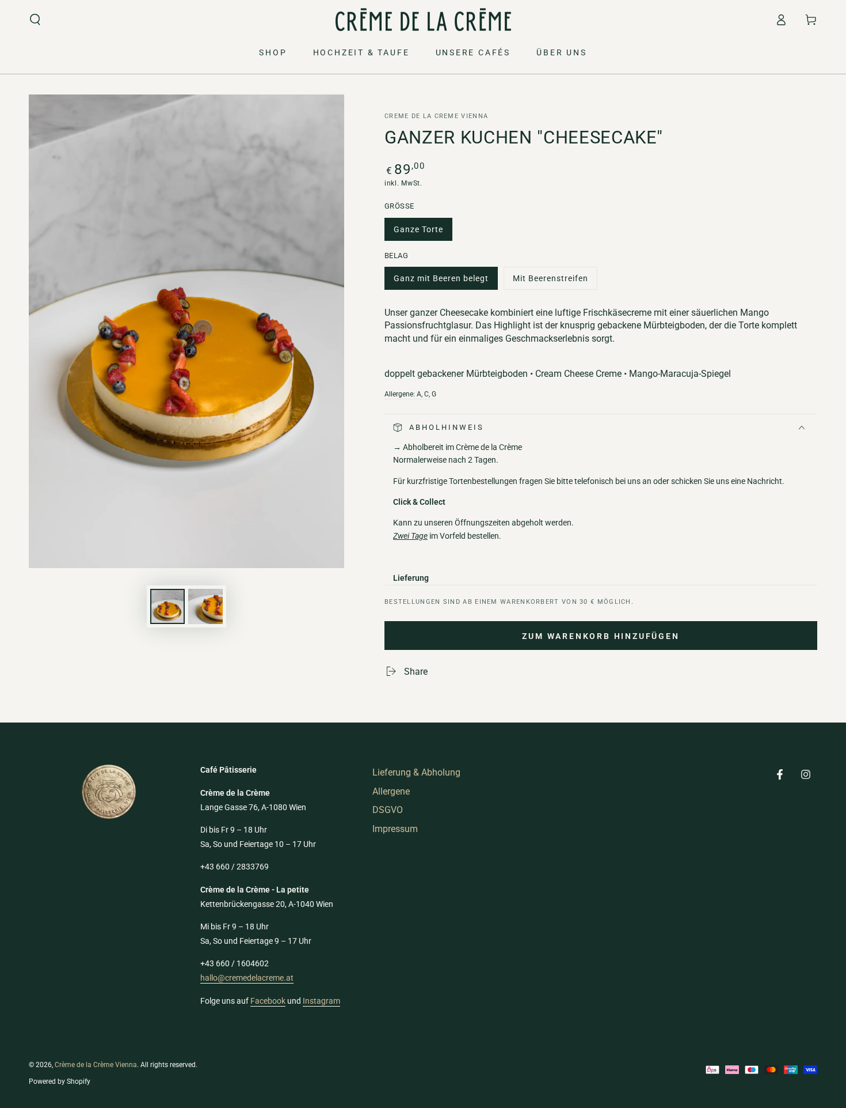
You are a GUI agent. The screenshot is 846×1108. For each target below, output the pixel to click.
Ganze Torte (418, 233)
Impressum (395, 828)
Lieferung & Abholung (416, 772)
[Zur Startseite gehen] (423, 20)
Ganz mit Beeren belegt (441, 282)
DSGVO (387, 809)
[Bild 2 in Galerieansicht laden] (205, 606)
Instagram (321, 1000)
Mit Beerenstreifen (550, 282)
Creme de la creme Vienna (436, 116)
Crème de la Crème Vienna (96, 1065)
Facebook (267, 1000)
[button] (35, 19)
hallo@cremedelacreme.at (247, 977)
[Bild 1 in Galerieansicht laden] (167, 606)
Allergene (391, 791)
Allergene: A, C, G (410, 394)
